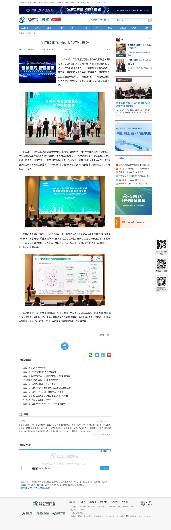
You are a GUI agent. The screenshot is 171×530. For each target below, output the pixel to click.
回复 (104, 434)
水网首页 (23, 2)
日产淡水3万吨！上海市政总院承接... (134, 183)
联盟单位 (93, 502)
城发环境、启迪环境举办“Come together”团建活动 (44, 404)
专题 (40, 2)
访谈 (134, 28)
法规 (72, 2)
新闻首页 (24, 28)
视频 (46, 2)
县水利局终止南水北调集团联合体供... (134, 165)
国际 (110, 28)
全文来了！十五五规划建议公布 (132, 180)
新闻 (30, 2)
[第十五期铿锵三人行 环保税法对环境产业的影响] (133, 84)
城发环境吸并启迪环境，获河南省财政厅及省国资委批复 (46, 376)
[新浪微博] (109, 354)
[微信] (90, 354)
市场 (61, 28)
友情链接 (103, 502)
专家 (88, 2)
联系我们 (72, 502)
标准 (82, 2)
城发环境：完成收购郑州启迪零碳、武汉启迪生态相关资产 (47, 388)
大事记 (82, 502)
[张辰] (121, 60)
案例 (104, 2)
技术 (85, 28)
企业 (98, 2)
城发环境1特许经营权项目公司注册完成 (39, 372)
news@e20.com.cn (136, 222)
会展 (93, 2)
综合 (37, 28)
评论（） (69, 50)
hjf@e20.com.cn (82, 513)
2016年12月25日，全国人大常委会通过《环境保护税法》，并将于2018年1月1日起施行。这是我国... (133, 112)
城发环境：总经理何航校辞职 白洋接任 (39, 384)
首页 (22, 33)
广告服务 (125, 502)
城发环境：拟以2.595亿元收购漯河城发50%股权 (43, 392)
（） (97, 434)
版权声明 (114, 502)
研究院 (52, 2)
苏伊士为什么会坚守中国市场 (131, 172)
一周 (148, 158)
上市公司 (60, 2)
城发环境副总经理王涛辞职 (34, 368)
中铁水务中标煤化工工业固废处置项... (134, 168)
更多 (150, 38)
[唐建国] (121, 44)
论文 (77, 2)
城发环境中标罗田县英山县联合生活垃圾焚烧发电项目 (45, 396)
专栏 (35, 2)
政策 (66, 2)
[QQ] (97, 354)
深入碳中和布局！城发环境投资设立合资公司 (41, 380)
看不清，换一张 (44, 468)
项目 (73, 28)
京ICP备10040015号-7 (116, 516)
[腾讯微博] (103, 354)
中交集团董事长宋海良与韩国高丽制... (134, 176)
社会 (98, 28)
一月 (141, 158)
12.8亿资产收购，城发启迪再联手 (37, 400)
